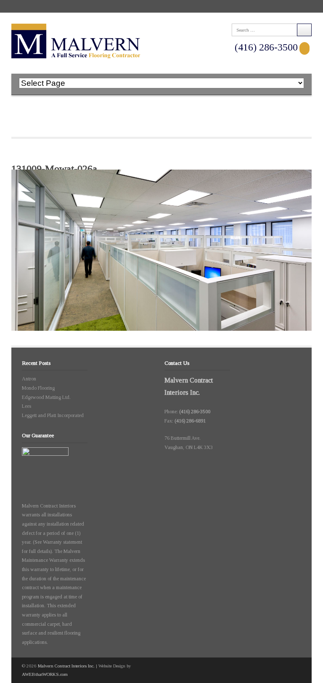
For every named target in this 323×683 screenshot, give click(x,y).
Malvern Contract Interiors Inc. (66, 665)
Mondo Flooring (38, 388)
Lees (26, 406)
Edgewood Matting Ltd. (46, 397)
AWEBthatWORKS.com (45, 674)
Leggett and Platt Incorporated (53, 415)
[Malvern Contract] (75, 41)
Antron (29, 379)
